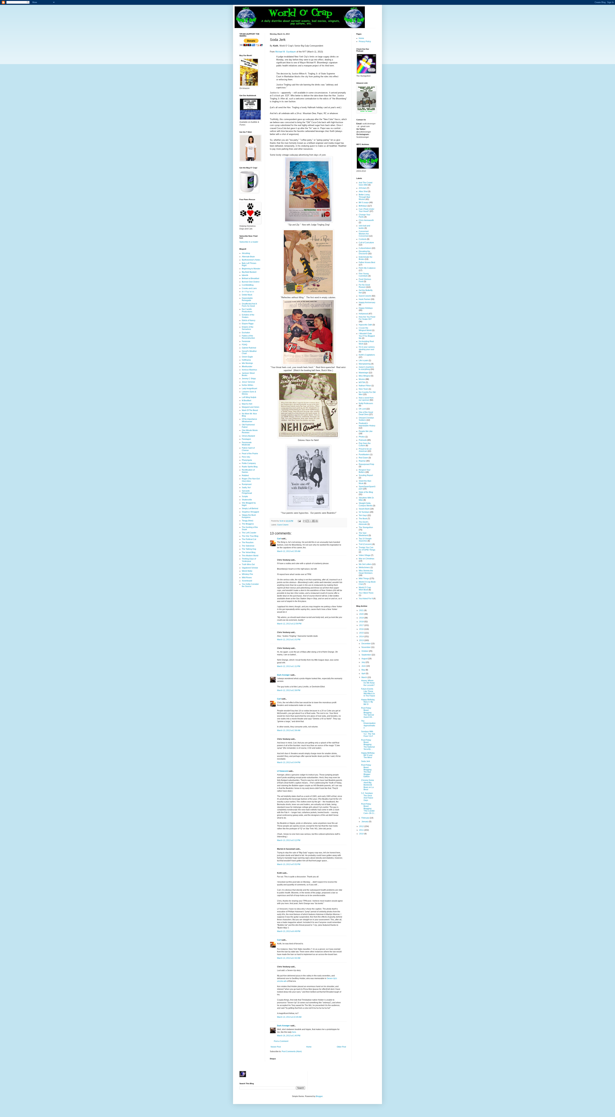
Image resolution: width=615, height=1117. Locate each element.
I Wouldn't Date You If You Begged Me (367, 335)
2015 (361, 633)
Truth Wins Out (248, 564)
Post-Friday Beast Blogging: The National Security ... (368, 744)
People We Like (366, 431)
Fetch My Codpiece (367, 268)
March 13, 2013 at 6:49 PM (288, 931)
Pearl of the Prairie (250, 453)
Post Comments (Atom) (292, 1051)
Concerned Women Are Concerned (364, 233)
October (365, 651)
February (365, 818)
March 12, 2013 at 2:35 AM (288, 551)
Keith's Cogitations (367, 355)
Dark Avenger (283, 675)
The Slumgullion (366, 527)
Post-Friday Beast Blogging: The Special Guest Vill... (367, 712)
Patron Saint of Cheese (248, 449)
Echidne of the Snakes (248, 316)
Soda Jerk (365, 761)
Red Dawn (363, 458)
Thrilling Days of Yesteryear (249, 560)
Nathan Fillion (365, 386)
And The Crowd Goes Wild (365, 184)
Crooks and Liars (249, 288)
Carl (279, 539)
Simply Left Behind (250, 508)
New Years (363, 389)
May (363, 670)
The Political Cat (249, 539)
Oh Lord (362, 409)
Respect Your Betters (364, 471)
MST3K (362, 382)
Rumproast (246, 484)
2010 (361, 834)
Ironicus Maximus (249, 370)
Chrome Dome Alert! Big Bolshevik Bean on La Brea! (367, 785)
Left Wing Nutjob (249, 397)
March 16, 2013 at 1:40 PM (288, 1035)
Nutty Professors (366, 403)
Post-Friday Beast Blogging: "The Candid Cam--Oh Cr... (368, 808)
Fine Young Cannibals (364, 275)
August (364, 659)
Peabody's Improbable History (367, 424)
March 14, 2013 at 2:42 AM (288, 958)
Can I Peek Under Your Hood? (366, 210)
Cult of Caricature (366, 242)
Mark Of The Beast (250, 410)
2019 (361, 618)
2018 (361, 622)
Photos (362, 437)
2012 (361, 826)
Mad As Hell (247, 404)
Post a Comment (281, 1041)
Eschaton (246, 332)
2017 (361, 625)
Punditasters (364, 454)
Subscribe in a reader (248, 242)
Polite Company (249, 463)
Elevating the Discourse (364, 252)
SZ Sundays (364, 512)
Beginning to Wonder (251, 269)
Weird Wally (247, 571)
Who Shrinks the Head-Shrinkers (366, 572)
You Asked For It (366, 598)
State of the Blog (366, 492)
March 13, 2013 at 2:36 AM (288, 730)
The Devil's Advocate (363, 523)
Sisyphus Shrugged (250, 512)
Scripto (245, 496)
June (363, 666)
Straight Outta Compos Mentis (365, 504)
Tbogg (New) (247, 521)
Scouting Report (366, 475)
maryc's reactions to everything (366, 368)
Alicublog (246, 253)
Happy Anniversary (367, 302)
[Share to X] (310, 521)
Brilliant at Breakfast (250, 278)
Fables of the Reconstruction (248, 337)
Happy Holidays (366, 308)
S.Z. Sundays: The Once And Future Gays (367, 796)
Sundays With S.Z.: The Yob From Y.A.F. (368, 733)
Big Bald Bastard (249, 272)
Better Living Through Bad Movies (364, 197)
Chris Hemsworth (366, 220)
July (363, 662)
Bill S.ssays (364, 202)
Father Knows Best (367, 262)
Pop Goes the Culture (365, 444)
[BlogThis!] (307, 521)
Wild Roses (247, 577)
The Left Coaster (249, 533)
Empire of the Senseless (247, 328)
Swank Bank (364, 509)
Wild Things (364, 578)
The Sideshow (248, 546)
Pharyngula (247, 460)
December (366, 643)
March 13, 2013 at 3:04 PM (288, 762)
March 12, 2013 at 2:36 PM (288, 690)
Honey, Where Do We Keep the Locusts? (368, 682)
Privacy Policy (365, 41)
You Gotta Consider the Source (250, 585)
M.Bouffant (246, 400)
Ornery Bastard (248, 436)
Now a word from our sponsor (366, 399)
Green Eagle (247, 357)
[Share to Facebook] (313, 521)
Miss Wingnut (364, 376)
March (364, 677)
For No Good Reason (364, 286)
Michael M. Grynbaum (285, 51)
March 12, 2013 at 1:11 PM (288, 666)
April (363, 673)
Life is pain (363, 360)
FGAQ (244, 344)
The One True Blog (250, 536)
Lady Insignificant (249, 388)
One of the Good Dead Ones (366, 413)
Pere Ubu (246, 457)
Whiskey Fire (247, 574)
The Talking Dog (249, 549)
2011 (361, 830)
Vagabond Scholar (250, 568)
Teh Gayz (363, 515)
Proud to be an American (365, 450)
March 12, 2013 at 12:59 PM (289, 624)
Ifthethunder (247, 366)
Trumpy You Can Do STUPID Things (367, 548)
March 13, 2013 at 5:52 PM (288, 864)
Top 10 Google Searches (365, 540)
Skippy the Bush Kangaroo (249, 516)
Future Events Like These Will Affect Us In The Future (368, 692)
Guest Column (282, 525)
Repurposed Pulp (366, 464)
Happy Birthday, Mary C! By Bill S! (368, 702)
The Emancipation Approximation (368, 724)
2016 (361, 629)
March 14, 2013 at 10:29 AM (289, 1017)
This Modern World (250, 555)
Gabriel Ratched (249, 348)
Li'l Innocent (282, 771)
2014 (361, 636)
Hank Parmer (364, 299)
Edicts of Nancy (248, 320)
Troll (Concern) (365, 544)
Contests (362, 239)
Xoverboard (247, 581)
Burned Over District (250, 282)
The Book (363, 518)
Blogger (319, 1096)
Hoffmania (246, 360)
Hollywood (363, 314)
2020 (361, 614)
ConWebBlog (248, 285)
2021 (361, 610)
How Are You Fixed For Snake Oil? (367, 318)
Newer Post (276, 1047)
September (366, 655)
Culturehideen (365, 248)
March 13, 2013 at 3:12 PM (288, 840)
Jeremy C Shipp (249, 378)
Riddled (245, 475)
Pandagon (246, 439)
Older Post (341, 1047)
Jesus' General (248, 382)
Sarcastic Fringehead (247, 492)
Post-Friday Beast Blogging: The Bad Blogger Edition (366, 771)
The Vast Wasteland (363, 534)
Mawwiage (363, 373)
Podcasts (363, 440)
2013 (361, 640)
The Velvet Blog (248, 552)
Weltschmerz (364, 567)
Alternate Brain (248, 257)
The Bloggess (248, 524)
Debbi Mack (247, 295)
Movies (362, 379)
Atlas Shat (363, 191)
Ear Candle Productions (247, 310)
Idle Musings (247, 363)
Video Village (364, 555)
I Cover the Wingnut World (365, 329)
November (366, 647)
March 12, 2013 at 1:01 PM (288, 639)
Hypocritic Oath (365, 325)
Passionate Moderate (247, 443)
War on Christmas (366, 559)
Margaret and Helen (250, 407)
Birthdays (363, 206)
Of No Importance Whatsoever (249, 420)
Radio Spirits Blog (250, 467)
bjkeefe (245, 275)
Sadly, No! (246, 487)
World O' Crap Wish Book (365, 588)
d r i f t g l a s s (248, 291)
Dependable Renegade (247, 299)
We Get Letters (365, 564)
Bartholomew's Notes (251, 260)
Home (309, 1047)
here (294, 1032)
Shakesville (247, 500)
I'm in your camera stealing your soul (367, 348)
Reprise (362, 461)
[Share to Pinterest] (316, 521)
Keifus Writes (247, 385)
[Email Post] (299, 521)
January (365, 821)
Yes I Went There (366, 593)
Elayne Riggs (248, 324)
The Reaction (248, 542)
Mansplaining (365, 364)
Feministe (246, 341)
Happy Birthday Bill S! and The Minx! (368, 755)
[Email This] (304, 521)
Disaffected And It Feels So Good (249, 305)
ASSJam (362, 188)
